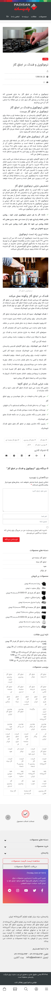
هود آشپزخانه (43, 772)
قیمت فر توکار (20, 750)
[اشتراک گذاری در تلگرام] (14, 456)
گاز (28, 445)
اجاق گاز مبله (17, 699)
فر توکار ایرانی (44, 736)
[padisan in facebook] (42, 890)
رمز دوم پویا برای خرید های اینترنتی (32, 660)
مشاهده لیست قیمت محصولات (25, 861)
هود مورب (33, 782)
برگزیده (32, 709)
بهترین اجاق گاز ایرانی (9, 711)
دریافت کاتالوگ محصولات (25, 866)
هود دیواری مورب (9, 774)
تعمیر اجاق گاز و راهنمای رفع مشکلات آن (30, 647)
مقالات (33, 16)
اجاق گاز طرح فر (44, 701)
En (8, 16)
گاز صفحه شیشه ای (27, 792)
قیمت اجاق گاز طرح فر (17, 739)
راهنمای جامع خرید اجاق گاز (35, 658)
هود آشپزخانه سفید (20, 774)
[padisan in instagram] (17, 890)
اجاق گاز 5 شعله (43, 675)
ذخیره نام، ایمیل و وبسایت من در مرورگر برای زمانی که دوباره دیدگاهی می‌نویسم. (25, 531)
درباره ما (25, 16)
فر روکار (35, 735)
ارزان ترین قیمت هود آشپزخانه (43, 714)
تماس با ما (15, 16)
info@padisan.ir (34, 957)
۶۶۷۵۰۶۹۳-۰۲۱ (20, 954)
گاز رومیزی (20, 782)
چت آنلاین (19, 957)
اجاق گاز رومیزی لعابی (43, 689)
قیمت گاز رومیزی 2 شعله (31, 763)
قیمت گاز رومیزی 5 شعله (20, 763)
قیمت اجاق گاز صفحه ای (26, 739)
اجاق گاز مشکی (7, 699)
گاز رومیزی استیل (9, 783)
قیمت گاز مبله (9, 760)
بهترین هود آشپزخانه (9, 726)
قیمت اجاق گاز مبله (43, 751)
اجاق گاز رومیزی (29, 440)
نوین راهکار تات (21, 982)
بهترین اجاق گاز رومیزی (43, 726)
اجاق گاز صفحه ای (12, 440)
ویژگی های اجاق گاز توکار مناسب (33, 655)
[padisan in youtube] (26, 890)
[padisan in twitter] (35, 890)
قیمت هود (10, 750)
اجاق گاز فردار (35, 699)
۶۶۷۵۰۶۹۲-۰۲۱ (36, 954)
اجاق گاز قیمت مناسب (26, 701)
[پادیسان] (25, 7)
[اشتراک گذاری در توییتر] (29, 456)
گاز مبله (13, 791)
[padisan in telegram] (9, 890)
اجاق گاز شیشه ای (32, 689)
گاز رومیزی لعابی (42, 792)
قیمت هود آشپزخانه (43, 761)
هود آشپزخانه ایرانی (31, 774)
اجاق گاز (43, 440)
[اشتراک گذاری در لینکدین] (21, 456)
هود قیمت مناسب (43, 783)
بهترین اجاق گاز (40, 445)
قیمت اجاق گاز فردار (7, 738)
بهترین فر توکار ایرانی (32, 726)
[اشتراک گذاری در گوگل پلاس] (37, 456)
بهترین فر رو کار (20, 725)
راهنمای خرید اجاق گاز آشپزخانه (33, 652)
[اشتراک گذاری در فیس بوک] (44, 456)
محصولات (43, 16)
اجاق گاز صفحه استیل (20, 689)
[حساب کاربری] (36, 989)
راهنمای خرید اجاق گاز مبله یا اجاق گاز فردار (29, 641)
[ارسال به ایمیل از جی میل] (6, 456)
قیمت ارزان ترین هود (31, 751)
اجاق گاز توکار (32, 675)
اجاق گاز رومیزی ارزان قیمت (9, 678)
